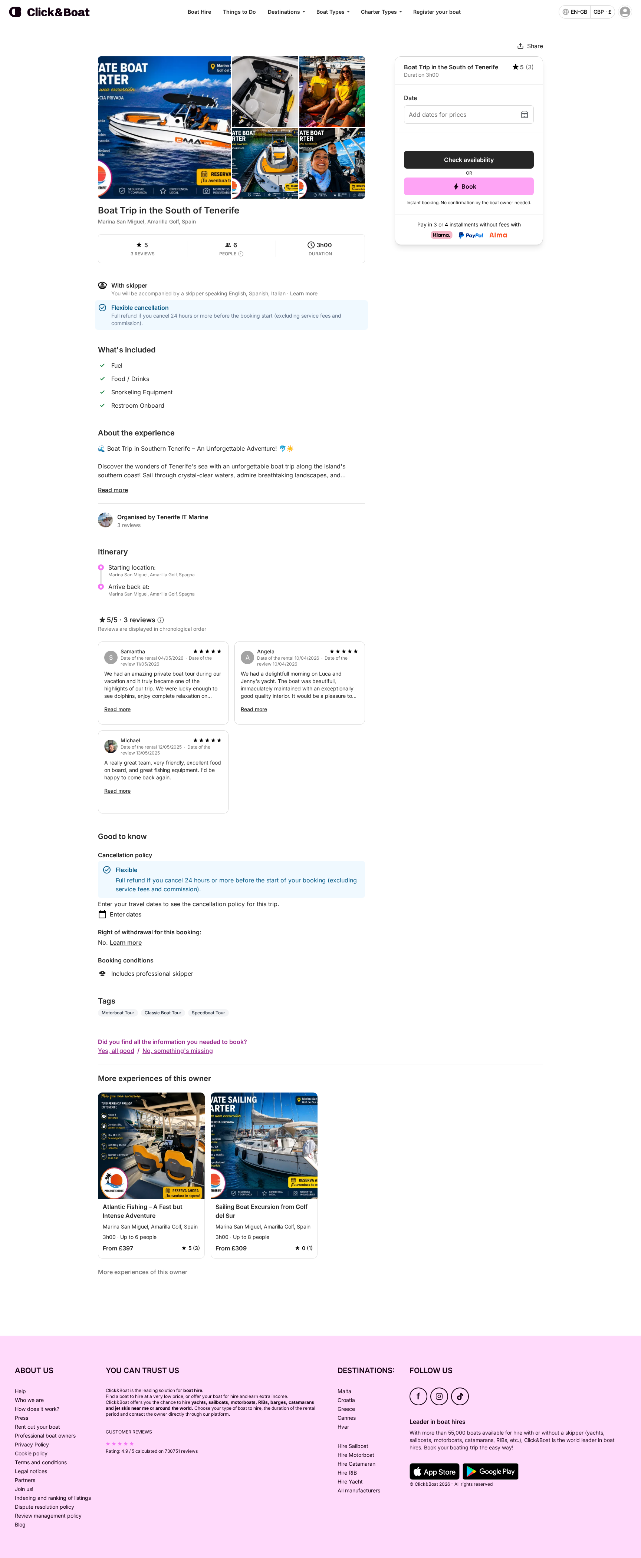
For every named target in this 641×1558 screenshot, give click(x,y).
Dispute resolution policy (44, 1507)
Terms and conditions (41, 1462)
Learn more (126, 942)
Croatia (346, 1400)
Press (21, 1418)
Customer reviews (129, 1432)
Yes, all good (116, 1050)
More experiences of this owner (142, 1272)
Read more (113, 490)
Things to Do (239, 12)
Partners (25, 1480)
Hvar (343, 1426)
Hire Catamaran (356, 1464)
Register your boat (437, 12)
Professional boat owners (45, 1435)
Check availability (469, 159)
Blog (20, 1524)
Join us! (24, 1489)
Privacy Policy (32, 1444)
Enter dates (126, 914)
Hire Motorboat (356, 1455)
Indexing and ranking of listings (53, 1498)
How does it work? (37, 1409)
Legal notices (31, 1471)
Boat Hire (199, 12)
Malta (344, 1391)
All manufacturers (359, 1490)
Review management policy (48, 1515)
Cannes (347, 1418)
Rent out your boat (37, 1426)
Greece (346, 1409)
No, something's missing (177, 1050)
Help (20, 1391)
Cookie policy (31, 1453)
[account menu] (625, 12)
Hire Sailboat (353, 1446)
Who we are (29, 1400)
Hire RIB (347, 1472)
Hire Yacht (350, 1481)
